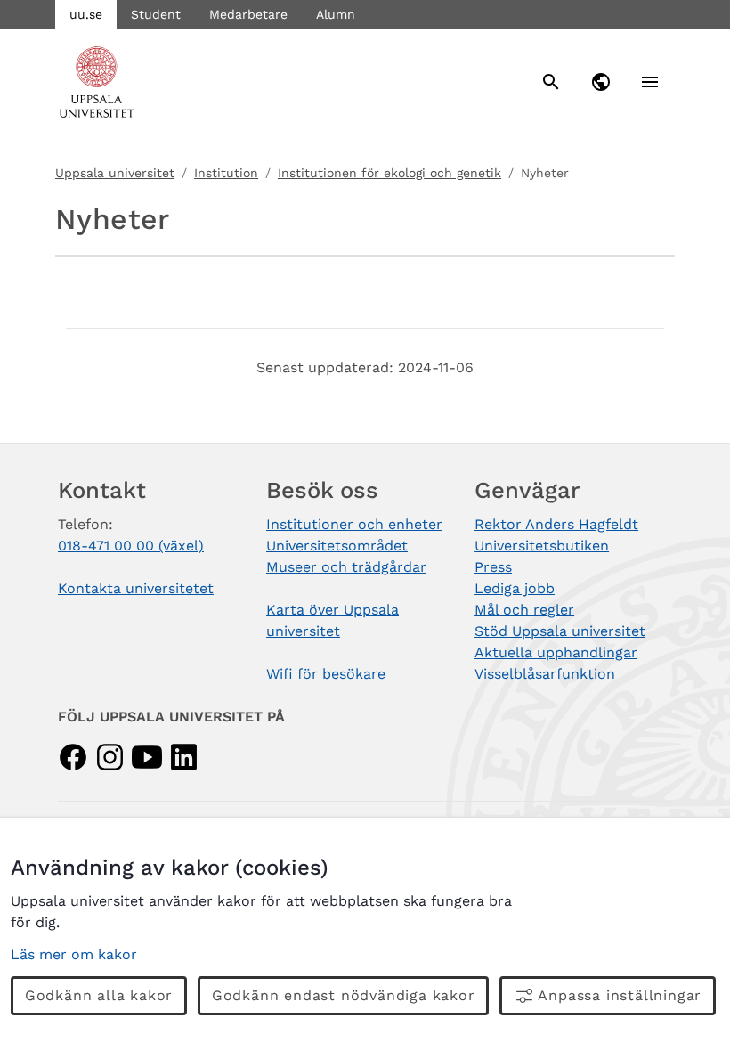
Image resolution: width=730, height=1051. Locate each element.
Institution (226, 173)
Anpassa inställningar (620, 995)
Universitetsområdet (337, 545)
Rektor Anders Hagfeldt (556, 524)
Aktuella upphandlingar (555, 652)
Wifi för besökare (325, 673)
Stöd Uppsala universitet (559, 631)
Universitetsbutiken (541, 545)
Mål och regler (524, 609)
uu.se (85, 14)
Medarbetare (248, 14)
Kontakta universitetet (136, 588)
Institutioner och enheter (354, 524)
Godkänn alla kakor (99, 995)
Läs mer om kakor (74, 954)
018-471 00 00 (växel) (131, 545)
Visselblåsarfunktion (544, 673)
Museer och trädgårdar (346, 566)
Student (156, 14)
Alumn (335, 14)
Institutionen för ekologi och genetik (389, 173)
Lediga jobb (514, 588)
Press (493, 566)
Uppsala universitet (114, 173)
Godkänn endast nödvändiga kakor (343, 995)
